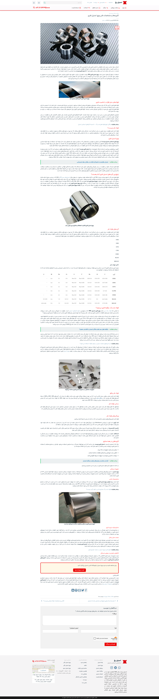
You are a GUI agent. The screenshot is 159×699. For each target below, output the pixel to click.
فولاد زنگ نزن (108, 311)
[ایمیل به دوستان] (79, 590)
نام (115, 628)
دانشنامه (111, 2)
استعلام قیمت (75, 8)
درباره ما (95, 2)
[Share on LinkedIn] (72, 590)
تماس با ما (89, 2)
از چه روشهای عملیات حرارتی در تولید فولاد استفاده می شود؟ (95, 344)
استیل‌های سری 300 (65, 177)
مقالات (117, 13)
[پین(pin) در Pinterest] (76, 590)
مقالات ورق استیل (112, 13)
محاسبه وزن (102, 2)
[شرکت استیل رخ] (124, 661)
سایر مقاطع (95, 8)
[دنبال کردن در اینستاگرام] (111, 667)
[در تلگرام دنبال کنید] (115, 667)
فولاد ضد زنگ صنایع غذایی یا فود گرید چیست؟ (98, 489)
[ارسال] (44, 2)
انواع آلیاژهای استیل (74, 311)
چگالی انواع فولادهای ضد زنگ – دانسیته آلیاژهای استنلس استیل (94, 124)
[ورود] (39, 2)
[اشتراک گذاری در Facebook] (85, 590)
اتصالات (86, 8)
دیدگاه (114, 614)
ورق (123, 8)
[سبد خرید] (34, 2)
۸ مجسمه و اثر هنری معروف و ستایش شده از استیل (102, 601)
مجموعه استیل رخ (107, 584)
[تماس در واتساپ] (119, 667)
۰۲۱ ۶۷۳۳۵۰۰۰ (40, 661)
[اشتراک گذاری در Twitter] (82, 590)
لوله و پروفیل (114, 8)
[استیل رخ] (125, 2)
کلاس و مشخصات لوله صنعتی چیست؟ (53, 601)
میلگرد (104, 8)
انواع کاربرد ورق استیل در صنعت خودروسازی (99, 550)
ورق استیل (66, 351)
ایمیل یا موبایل (74, 628)
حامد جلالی (104, 20)
